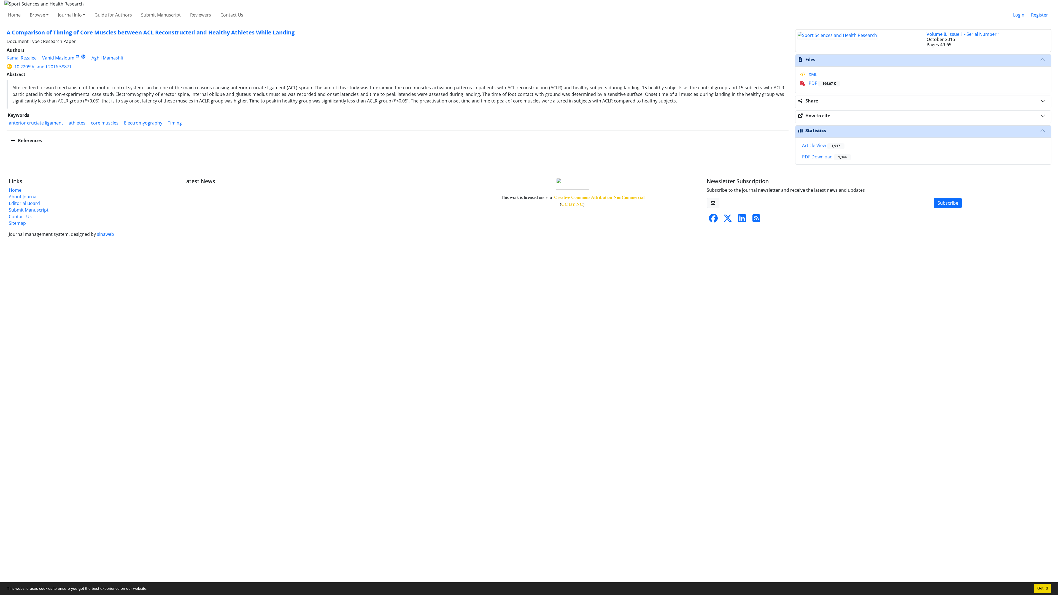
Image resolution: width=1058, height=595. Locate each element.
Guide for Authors (113, 15)
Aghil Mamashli (107, 58)
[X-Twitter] (727, 220)
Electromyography (143, 123)
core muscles (104, 123)
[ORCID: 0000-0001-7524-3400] (83, 56)
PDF (822, 83)
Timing (175, 123)
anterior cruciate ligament (36, 123)
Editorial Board (24, 203)
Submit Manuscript (161, 15)
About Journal (23, 197)
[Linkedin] (742, 220)
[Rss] (756, 220)
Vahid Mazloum (58, 58)
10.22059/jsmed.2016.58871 (43, 67)
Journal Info (70, 15)
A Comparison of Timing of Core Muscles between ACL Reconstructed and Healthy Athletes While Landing (151, 32)
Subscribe (948, 203)
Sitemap (17, 223)
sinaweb (105, 234)
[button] (149, 589)
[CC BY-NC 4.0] (572, 183)
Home (14, 15)
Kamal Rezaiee (22, 58)
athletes (77, 123)
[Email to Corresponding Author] (77, 56)
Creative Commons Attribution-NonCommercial (599, 197)
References (29, 140)
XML (812, 74)
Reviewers (200, 15)
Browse (37, 15)
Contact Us (231, 15)
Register (1039, 15)
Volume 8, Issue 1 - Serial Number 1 (963, 34)
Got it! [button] (1042, 588)
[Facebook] (713, 220)
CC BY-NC (572, 204)
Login (1018, 15)
